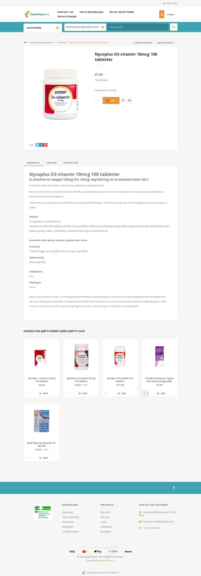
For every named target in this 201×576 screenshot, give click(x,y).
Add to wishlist (123, 100)
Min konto (105, 512)
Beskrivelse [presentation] (33, 162)
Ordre (103, 521)
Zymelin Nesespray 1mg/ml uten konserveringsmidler (159, 380)
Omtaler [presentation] (52, 162)
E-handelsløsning (93, 572)
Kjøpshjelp (67, 512)
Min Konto (172, 3)
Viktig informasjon (91, 11)
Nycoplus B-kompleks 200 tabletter (120, 380)
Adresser (104, 517)
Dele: (31, 144)
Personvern (68, 521)
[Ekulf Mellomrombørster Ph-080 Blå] (42, 421)
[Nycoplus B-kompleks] (120, 356)
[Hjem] (25, 42)
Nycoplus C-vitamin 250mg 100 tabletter (41, 380)
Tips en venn (129, 100)
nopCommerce (106, 560)
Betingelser (67, 526)
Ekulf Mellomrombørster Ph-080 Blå (41, 444)
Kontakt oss (65, 11)
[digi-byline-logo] (84, 572)
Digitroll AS (114, 572)
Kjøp (112, 100)
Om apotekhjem (66, 16)
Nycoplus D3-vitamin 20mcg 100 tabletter (81, 380)
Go (173, 27)
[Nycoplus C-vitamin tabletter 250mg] (42, 356)
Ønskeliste (105, 531)
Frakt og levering (70, 517)
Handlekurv (106, 526)
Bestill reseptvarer (121, 11)
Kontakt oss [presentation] (70, 162)
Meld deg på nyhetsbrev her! (82, 26)
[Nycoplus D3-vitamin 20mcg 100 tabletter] (81, 356)
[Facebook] (173, 487)
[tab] (33, 162)
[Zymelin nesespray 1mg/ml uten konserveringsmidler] (159, 356)
